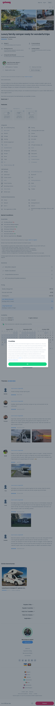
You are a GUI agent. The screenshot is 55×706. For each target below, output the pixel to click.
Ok (27, 364)
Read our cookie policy (13, 360)
